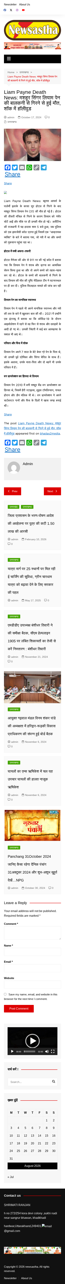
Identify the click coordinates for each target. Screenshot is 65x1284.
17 (11, 1143)
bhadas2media (50, 433)
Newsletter (10, 4)
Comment (11, 923)
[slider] (29, 1051)
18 (18, 1143)
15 (46, 1135)
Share (12, 174)
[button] (32, 1041)
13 (32, 1135)
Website (9, 978)
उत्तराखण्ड (12, 121)
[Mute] (47, 1051)
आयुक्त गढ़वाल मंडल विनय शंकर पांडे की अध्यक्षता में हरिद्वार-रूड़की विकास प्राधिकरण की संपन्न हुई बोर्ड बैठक (32, 726)
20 (32, 1143)
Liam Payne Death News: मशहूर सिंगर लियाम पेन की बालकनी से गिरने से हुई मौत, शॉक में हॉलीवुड (32, 428)
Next (50, 491)
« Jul (11, 1177)
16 (53, 1135)
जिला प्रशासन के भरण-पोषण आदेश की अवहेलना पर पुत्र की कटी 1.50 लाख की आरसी (31, 523)
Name (8, 945)
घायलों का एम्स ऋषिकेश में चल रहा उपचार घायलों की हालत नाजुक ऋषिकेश (30, 779)
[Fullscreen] (53, 1051)
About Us (24, 4)
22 (46, 1143)
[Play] (12, 1051)
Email (8, 961)
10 (11, 1135)
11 (18, 1135)
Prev (15, 491)
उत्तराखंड (14, 507)
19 (25, 1143)
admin (10, 117)
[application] (32, 1041)
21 (39, 1143)
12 (25, 1135)
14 (39, 1135)
